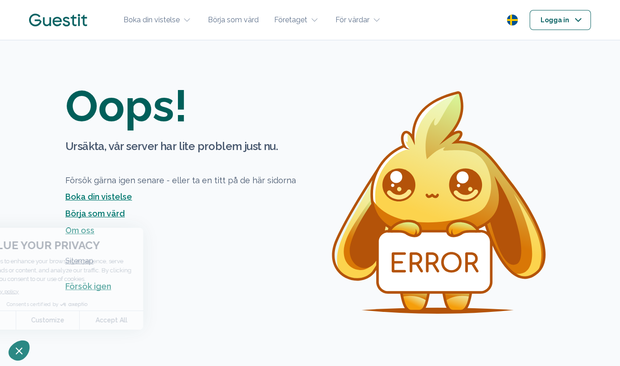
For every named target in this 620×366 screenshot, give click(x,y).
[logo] (58, 20)
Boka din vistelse (151, 19)
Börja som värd (233, 19)
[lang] (512, 20)
